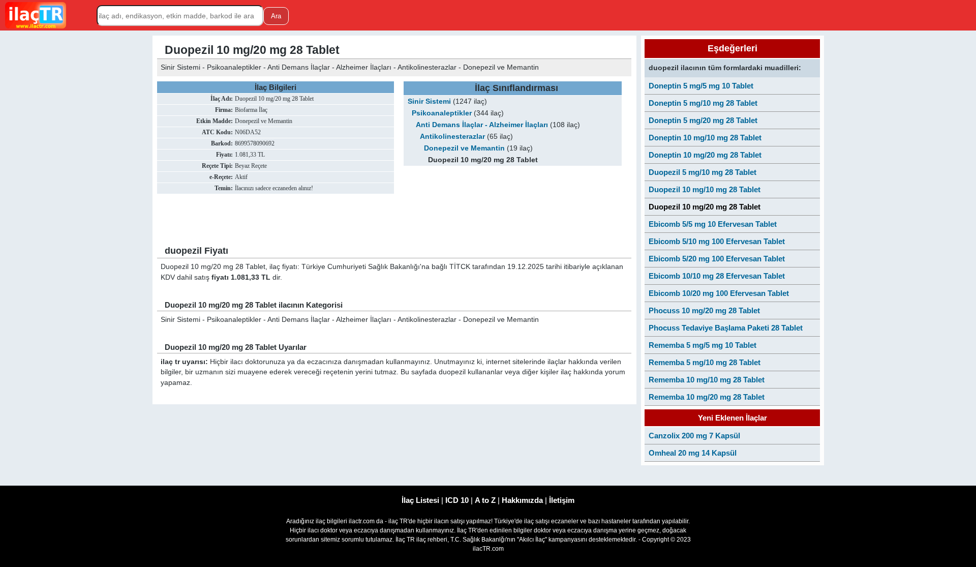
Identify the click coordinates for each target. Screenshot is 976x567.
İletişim (561, 500)
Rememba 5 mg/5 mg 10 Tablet (702, 345)
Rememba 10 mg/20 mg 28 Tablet (707, 397)
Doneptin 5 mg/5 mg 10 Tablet (701, 85)
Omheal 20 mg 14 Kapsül (693, 453)
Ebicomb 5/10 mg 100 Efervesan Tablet (717, 241)
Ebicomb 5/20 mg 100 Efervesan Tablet (717, 258)
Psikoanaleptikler (442, 113)
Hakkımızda (522, 500)
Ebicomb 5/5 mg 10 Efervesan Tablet (713, 224)
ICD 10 (457, 500)
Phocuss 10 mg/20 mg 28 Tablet (704, 310)
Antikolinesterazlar (452, 136)
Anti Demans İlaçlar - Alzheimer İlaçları (482, 125)
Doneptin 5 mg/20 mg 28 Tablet (703, 120)
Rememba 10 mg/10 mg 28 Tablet (707, 379)
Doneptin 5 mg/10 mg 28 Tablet (703, 103)
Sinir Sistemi (429, 101)
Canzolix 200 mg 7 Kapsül (694, 435)
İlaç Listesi (420, 500)
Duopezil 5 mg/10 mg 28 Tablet (702, 172)
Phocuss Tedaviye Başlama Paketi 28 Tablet (726, 327)
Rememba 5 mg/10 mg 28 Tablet (704, 362)
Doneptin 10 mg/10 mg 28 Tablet (705, 137)
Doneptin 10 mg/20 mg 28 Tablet (705, 155)
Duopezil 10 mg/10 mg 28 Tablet (704, 189)
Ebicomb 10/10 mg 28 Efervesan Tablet (717, 276)
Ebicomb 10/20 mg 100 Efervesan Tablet (719, 293)
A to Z (485, 500)
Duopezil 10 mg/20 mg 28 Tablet (704, 206)
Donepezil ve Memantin (464, 148)
